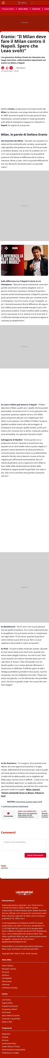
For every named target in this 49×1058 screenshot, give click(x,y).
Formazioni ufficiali (9, 1009)
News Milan (23, 9)
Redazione (6, 1034)
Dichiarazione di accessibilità (13, 1049)
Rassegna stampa (9, 969)
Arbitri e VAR (7, 1022)
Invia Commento (35, 855)
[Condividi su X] (11, 67)
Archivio (5, 1040)
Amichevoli (6, 1012)
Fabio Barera (20, 68)
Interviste (36, 9)
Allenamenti (7, 981)
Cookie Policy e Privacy (11, 1046)
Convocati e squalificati (11, 1019)
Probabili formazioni (10, 1006)
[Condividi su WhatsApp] (2, 67)
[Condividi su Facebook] (7, 67)
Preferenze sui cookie (10, 1053)
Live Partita (6, 1000)
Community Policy (9, 1043)
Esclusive (5, 972)
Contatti (5, 1037)
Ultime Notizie (7, 965)
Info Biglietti (7, 978)
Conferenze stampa (9, 988)
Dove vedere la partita (11, 1015)
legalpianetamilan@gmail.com (14, 942)
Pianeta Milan (8, 9)
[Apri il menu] (3, 2)
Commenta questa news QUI (28, 801)
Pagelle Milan (7, 1003)
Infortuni (5, 975)
